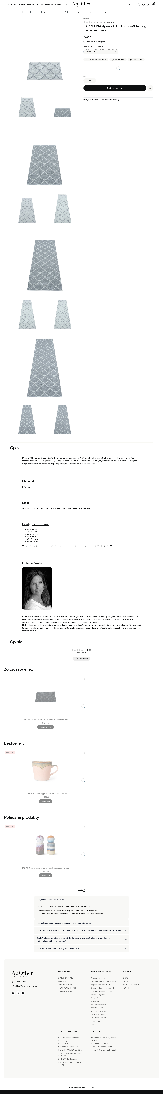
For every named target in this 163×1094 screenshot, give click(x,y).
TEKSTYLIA (36, 12)
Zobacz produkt (45, 727)
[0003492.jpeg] (45, 49)
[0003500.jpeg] (27, 313)
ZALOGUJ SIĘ (63, 981)
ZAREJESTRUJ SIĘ (65, 985)
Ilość (85, 76)
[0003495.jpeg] (62, 102)
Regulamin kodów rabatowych (102, 988)
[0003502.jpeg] (45, 366)
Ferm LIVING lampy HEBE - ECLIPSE (105, 1050)
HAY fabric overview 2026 (68, 1047)
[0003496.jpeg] (45, 155)
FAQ (92, 1024)
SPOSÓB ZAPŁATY (98, 1014)
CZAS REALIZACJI (98, 1008)
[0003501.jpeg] (62, 313)
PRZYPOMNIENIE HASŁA (67, 988)
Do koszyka (46, 801)
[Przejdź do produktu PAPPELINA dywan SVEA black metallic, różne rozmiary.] (45, 697)
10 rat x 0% (95, 1001)
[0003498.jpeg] (62, 208)
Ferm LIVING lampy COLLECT (102, 1047)
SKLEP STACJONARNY (132, 985)
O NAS (125, 978)
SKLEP (27, 12)
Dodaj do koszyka (114, 88)
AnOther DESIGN (15, 12)
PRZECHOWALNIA (65, 991)
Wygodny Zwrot (97, 978)
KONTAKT (127, 988)
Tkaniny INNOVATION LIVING (69, 1050)
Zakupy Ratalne (97, 998)
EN (133, 4)
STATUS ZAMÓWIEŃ (66, 978)
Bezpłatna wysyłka (98, 994)
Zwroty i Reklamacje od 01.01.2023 (104, 981)
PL (130, 4)
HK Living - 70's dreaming (100, 1043)
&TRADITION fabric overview (69, 1038)
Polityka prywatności (99, 1004)
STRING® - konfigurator (67, 1059)
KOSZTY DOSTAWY (98, 1018)
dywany (45, 12)
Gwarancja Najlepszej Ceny (101, 991)
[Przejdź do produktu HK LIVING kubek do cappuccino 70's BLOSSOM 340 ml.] (45, 771)
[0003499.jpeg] (45, 260)
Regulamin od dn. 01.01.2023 (101, 985)
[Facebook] (13, 993)
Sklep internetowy (80, 1087)
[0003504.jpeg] (62, 419)
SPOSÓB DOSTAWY (98, 1011)
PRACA (126, 981)
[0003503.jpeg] (27, 419)
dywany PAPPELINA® (59, 12)
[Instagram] (18, 993)
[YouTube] (23, 993)
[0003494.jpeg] (27, 102)
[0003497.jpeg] (27, 208)
